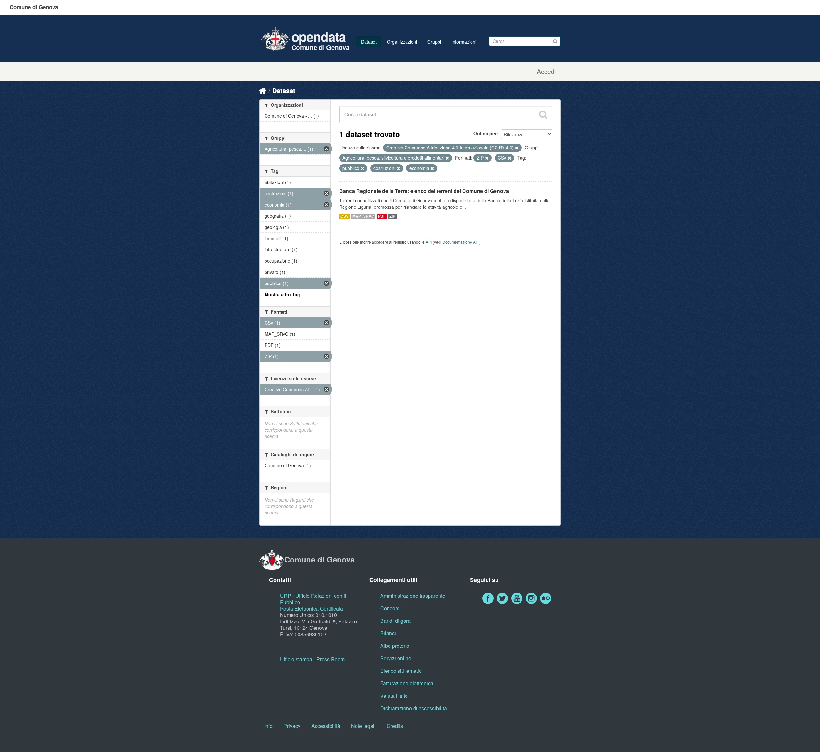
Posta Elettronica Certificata (311, 608)
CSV (344, 216)
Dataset (369, 41)
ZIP (392, 216)
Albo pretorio (394, 645)
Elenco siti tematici (401, 670)
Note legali (363, 726)
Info (268, 726)
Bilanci (388, 633)
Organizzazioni (402, 41)
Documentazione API (460, 242)
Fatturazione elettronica (406, 683)
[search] (543, 114)
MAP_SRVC (363, 216)
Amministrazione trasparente (412, 595)
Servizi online (395, 658)
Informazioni (463, 41)
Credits (395, 726)
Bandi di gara (395, 620)
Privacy (291, 726)
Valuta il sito (394, 695)
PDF (382, 216)
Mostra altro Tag (282, 294)
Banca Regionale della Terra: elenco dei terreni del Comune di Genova (424, 191)
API (429, 242)
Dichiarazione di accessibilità (413, 708)
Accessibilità (325, 726)
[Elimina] (517, 147)
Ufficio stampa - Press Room (312, 659)
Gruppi (434, 41)
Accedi (546, 71)
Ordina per (484, 133)
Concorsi (390, 608)
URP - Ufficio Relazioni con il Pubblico (313, 599)
